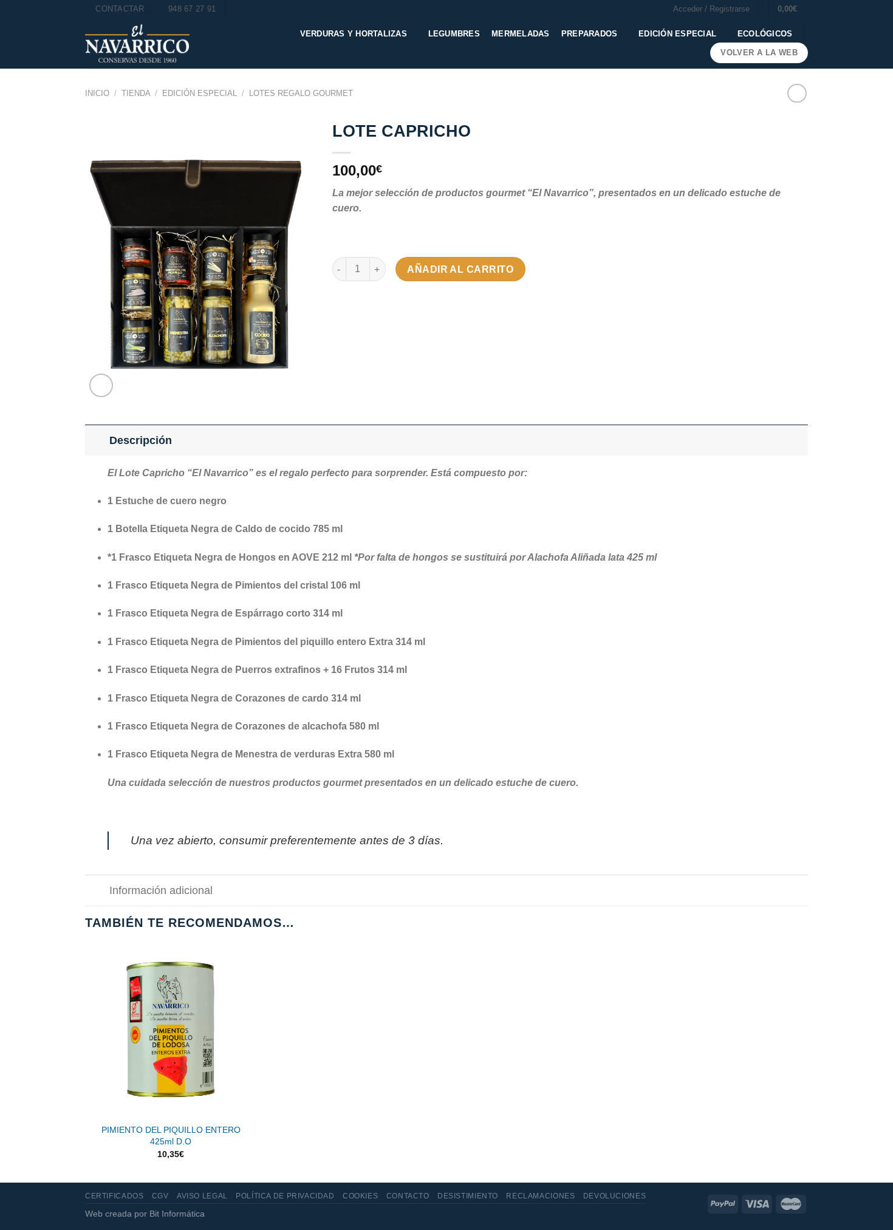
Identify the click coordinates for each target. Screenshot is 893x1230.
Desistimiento (467, 1196)
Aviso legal (202, 1196)
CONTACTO (407, 1196)
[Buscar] (238, 9)
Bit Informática (177, 1213)
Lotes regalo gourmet (301, 93)
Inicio (97, 93)
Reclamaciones (540, 1196)
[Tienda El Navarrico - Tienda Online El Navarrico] (137, 43)
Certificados (114, 1196)
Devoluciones (614, 1196)
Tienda (136, 93)
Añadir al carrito (460, 269)
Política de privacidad (285, 1196)
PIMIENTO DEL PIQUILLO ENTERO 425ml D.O (171, 1135)
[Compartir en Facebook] (343, 304)
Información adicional (161, 890)
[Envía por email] (387, 304)
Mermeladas (520, 33)
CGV (160, 1196)
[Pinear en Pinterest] (409, 304)
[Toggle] (97, 440)
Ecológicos (765, 33)
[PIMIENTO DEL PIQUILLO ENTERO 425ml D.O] (171, 1031)
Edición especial (677, 33)
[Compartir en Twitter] (365, 304)
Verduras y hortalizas (353, 33)
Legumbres (454, 33)
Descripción (140, 440)
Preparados (589, 33)
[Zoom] (101, 385)
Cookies (360, 1196)
